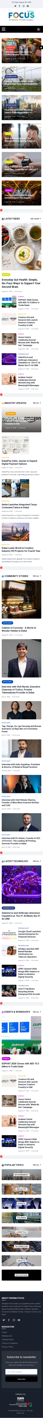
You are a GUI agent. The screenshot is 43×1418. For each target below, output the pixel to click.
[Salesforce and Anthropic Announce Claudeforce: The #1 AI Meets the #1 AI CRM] (10, 361)
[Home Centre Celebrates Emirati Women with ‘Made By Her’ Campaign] (10, 341)
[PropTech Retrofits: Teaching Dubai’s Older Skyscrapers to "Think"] (21, 107)
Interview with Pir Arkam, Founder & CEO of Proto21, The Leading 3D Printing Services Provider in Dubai (21, 841)
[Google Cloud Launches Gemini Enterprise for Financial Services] (10, 934)
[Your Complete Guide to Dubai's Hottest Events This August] (21, 193)
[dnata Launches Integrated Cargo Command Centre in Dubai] (15, 489)
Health (9, 133)
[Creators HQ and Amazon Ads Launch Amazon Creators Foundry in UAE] (10, 321)
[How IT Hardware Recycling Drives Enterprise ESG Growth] (10, 992)
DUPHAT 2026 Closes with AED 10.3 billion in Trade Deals (28, 302)
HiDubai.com (7, 1336)
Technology (11, 76)
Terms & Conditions (10, 1343)
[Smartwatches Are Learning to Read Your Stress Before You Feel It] (21, 164)
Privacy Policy (7, 1347)
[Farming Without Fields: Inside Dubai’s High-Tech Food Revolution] (21, 79)
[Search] (38, 29)
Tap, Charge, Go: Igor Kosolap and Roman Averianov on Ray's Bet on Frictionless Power (21, 729)
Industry (22, 314)
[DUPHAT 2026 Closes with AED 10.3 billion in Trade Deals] (10, 303)
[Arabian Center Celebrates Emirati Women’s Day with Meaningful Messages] (10, 381)
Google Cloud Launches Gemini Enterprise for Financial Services (29, 934)
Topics (4, 1332)
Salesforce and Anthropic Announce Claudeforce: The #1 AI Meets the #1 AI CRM (21, 916)
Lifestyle (11, 47)
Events (9, 190)
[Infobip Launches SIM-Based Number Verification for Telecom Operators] (10, 953)
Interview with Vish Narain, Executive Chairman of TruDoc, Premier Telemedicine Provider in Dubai (21, 689)
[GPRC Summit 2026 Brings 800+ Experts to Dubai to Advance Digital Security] (10, 973)
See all (36, 403)
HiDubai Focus (19, 1411)
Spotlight (7, 623)
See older (35, 219)
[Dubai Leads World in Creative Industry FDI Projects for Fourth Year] (15, 533)
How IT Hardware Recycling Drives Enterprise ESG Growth (29, 991)
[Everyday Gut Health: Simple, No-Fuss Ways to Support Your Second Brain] (21, 246)
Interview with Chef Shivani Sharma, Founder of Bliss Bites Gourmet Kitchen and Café (20, 802)
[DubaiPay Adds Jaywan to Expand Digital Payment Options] (15, 446)
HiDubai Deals (7, 1339)
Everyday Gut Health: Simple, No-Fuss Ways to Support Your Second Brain (21, 283)
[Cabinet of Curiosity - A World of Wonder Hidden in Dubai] (21, 599)
